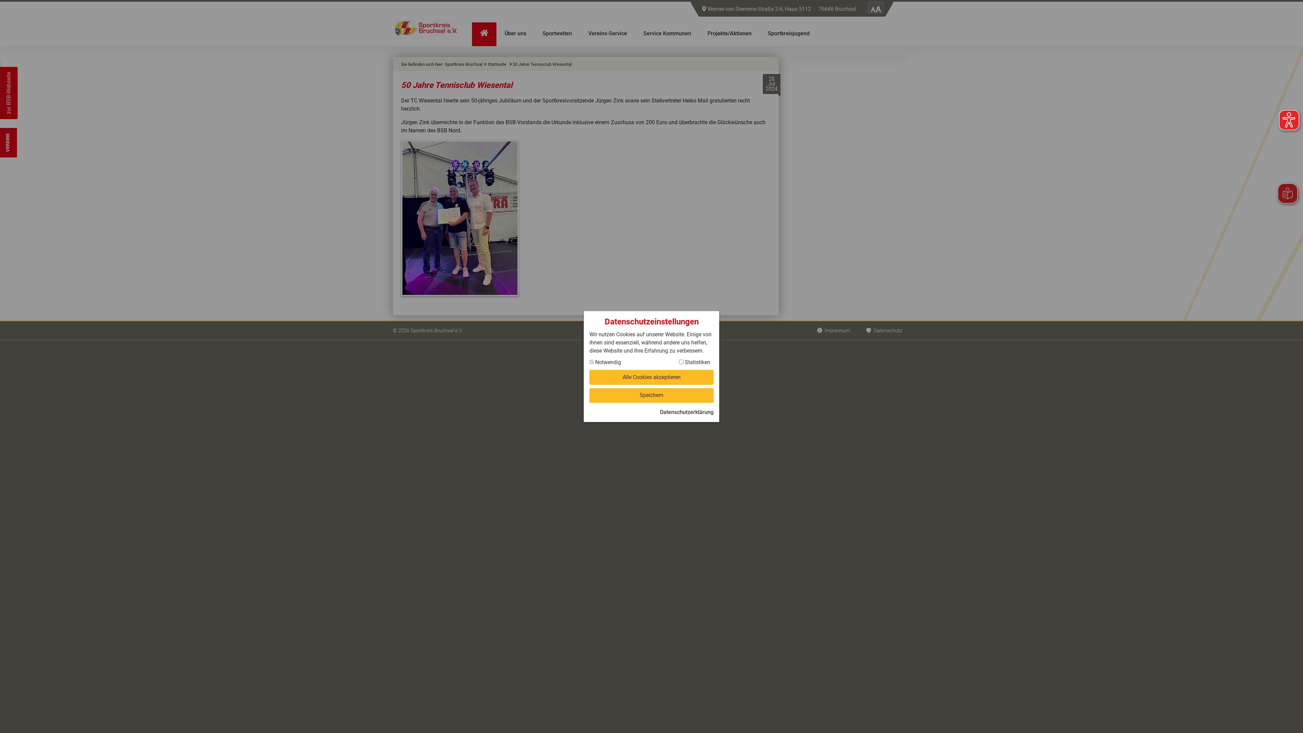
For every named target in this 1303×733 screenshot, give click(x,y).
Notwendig (607, 362)
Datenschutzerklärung (687, 412)
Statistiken (696, 362)
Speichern (651, 395)
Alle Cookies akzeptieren (652, 377)
